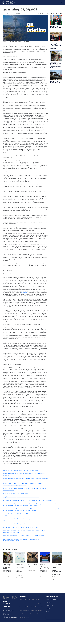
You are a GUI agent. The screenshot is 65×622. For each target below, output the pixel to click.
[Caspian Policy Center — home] (8, 2)
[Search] (58, 2)
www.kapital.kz (24, 292)
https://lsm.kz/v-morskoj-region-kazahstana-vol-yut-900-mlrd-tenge (20, 527)
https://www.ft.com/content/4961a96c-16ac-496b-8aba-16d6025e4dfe (21, 497)
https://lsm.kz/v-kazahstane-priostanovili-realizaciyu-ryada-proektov (20, 470)
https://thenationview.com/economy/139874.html (15, 493)
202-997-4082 (6, 614)
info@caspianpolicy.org (10, 618)
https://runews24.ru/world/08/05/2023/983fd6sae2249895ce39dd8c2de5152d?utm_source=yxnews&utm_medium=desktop (22, 484)
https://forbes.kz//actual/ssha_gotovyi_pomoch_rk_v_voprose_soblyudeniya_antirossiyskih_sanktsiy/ (29, 500)
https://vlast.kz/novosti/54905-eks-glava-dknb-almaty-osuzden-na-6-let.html (22, 524)
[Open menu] (61, 2)
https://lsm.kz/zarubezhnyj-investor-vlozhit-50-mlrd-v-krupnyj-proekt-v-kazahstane (24, 535)
